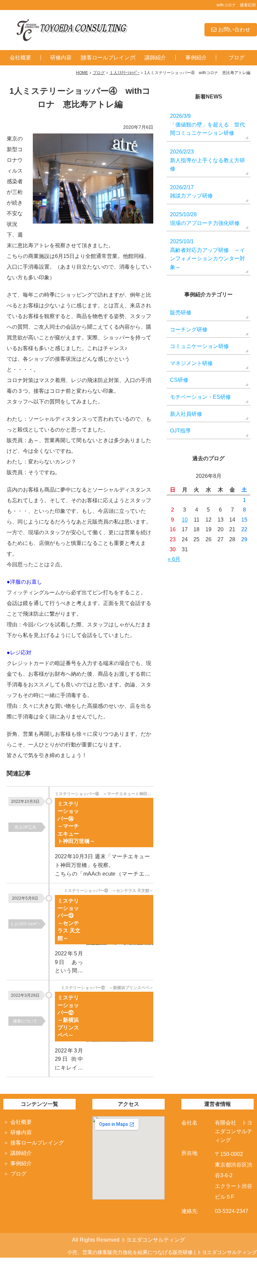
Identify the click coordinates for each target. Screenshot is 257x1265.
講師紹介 (155, 57)
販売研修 (180, 312)
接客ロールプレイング (108, 57)
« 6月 (174, 559)
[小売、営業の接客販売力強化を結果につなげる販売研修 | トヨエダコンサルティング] (71, 29)
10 (185, 520)
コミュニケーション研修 (199, 346)
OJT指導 (180, 430)
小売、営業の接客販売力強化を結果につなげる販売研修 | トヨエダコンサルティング (162, 1252)
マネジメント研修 (191, 363)
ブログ (237, 57)
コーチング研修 (188, 329)
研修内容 (61, 57)
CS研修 (179, 380)
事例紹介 (196, 57)
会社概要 (20, 57)
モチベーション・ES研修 (200, 397)
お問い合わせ (234, 29)
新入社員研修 (186, 414)
